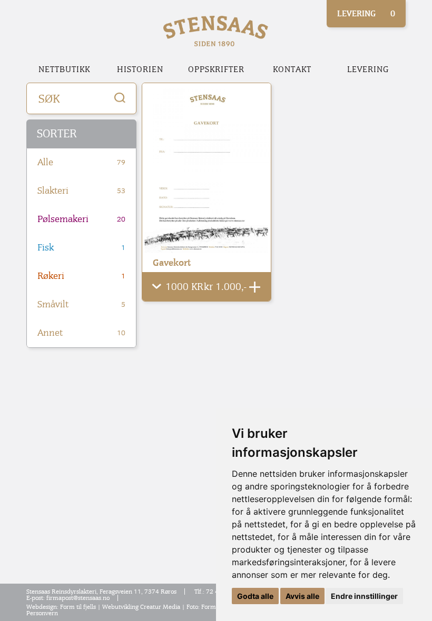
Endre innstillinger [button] (364, 596)
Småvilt (81, 304)
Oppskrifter (216, 69)
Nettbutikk (64, 69)
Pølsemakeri (81, 219)
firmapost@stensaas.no (78, 598)
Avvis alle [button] (302, 596)
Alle (81, 162)
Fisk (81, 247)
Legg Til (254, 287)
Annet (81, 332)
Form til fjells (78, 606)
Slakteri (81, 190)
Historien (140, 69)
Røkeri (81, 276)
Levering (368, 69)
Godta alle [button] (255, 596)
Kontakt (292, 69)
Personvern (42, 613)
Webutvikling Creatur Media (141, 606)
